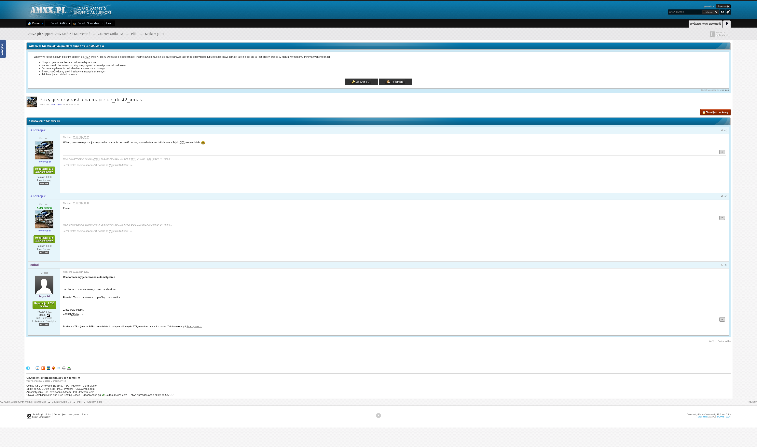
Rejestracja (723, 6)
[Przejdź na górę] (378, 415)
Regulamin (752, 402)
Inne (108, 23)
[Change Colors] (727, 11)
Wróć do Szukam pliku (720, 341)
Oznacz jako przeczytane (66, 414)
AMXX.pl (712, 417)
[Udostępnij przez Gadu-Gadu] (53, 367)
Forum (35, 23)
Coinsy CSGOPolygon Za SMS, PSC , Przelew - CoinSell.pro (61, 385)
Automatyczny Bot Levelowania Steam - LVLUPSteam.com (60, 392)
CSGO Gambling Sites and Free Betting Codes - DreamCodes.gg (63, 394)
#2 (722, 196)
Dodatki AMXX (58, 23)
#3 (722, 265)
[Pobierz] (69, 367)
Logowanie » (708, 6)
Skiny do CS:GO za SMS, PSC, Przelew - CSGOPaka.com (60, 388)
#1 (722, 130)
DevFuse (724, 90)
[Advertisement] (98, 354)
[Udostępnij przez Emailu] (58, 367)
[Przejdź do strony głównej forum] (70, 9)
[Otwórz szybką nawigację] (727, 23)
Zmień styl (38, 414)
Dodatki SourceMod (88, 23)
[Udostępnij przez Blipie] (43, 367)
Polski (48, 414)
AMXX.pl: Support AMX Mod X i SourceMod (23, 402)
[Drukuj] (63, 367)
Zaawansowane (722, 12)
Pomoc (85, 414)
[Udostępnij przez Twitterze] (28, 367)
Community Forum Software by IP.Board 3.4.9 (709, 414)
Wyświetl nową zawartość (705, 23)
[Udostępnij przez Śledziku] (48, 367)
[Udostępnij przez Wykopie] (37, 367)
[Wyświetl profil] (44, 150)
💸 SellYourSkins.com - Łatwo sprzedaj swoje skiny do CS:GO (137, 394)
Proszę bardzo (194, 326)
